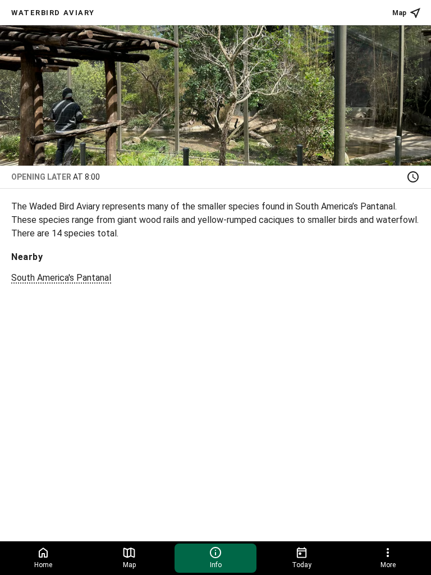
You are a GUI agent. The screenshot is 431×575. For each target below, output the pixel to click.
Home (43, 565)
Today (301, 565)
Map (399, 13)
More (388, 565)
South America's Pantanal (61, 277)
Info (216, 565)
